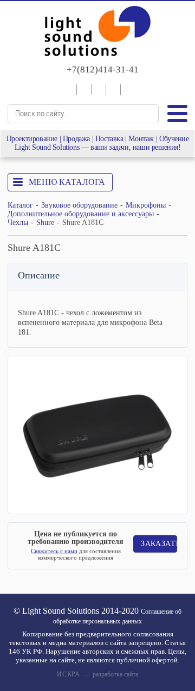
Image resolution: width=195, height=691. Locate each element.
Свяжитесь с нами (54, 551)
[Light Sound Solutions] (97, 32)
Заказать (159, 544)
